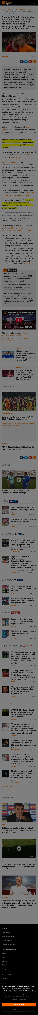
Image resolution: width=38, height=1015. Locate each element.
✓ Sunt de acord (19, 1004)
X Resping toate (19, 1010)
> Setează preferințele (19, 999)
